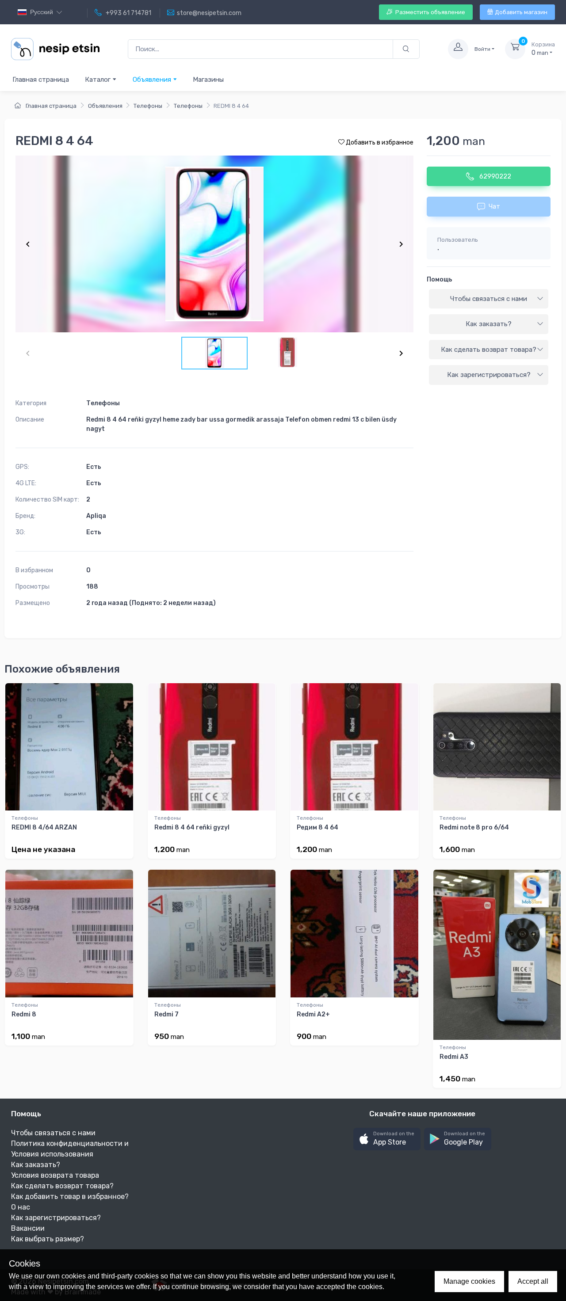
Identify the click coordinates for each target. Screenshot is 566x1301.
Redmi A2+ (313, 1014)
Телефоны (148, 106)
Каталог (98, 80)
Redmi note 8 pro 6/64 (474, 827)
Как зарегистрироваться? (489, 375)
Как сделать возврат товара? (488, 350)
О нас (20, 1207)
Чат (494, 206)
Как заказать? (489, 324)
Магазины (208, 80)
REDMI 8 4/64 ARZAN (44, 827)
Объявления (153, 80)
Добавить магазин (521, 12)
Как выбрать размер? (47, 1239)
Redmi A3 (454, 1057)
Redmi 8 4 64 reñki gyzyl (191, 827)
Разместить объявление (429, 12)
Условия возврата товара (55, 1175)
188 (92, 586)
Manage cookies (469, 1281)
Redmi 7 (166, 1014)
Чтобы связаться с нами (488, 299)
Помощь (439, 279)
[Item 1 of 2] (214, 244)
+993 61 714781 (127, 13)
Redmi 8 (23, 1014)
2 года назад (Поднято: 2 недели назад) (151, 603)
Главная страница (40, 80)
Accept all (532, 1281)
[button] (387, 1139)
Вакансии (28, 1228)
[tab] (488, 299)
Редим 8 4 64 (317, 827)
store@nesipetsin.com (209, 13)
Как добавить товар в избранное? (70, 1196)
